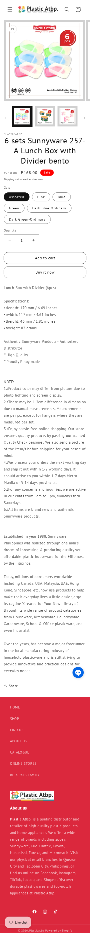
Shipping (9, 179)
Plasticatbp (36, 930)
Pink (41, 197)
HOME (15, 707)
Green (14, 208)
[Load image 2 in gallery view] (45, 116)
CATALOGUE (19, 752)
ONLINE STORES (23, 763)
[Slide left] (5, 117)
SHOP (14, 718)
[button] (10, 9)
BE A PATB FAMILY (25, 775)
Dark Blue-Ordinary (49, 208)
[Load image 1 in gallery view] (22, 116)
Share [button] (13, 686)
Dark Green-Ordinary (27, 219)
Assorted (16, 197)
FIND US (16, 730)
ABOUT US (18, 741)
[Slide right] (84, 117)
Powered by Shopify (58, 930)
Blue (62, 197)
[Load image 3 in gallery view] (68, 116)
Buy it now (45, 272)
